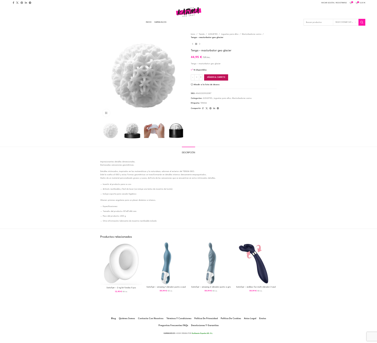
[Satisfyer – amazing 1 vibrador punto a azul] (166, 263)
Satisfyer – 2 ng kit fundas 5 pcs (121, 288)
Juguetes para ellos (229, 34)
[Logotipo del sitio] (188, 12)
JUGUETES (213, 34)
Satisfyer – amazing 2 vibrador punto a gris (211, 287)
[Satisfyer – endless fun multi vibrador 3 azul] (256, 263)
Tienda (202, 34)
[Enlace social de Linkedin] (26, 2)
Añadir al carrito (216, 77)
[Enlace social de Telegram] (30, 2)
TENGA (203, 103)
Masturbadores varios (251, 34)
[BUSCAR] (361, 22)
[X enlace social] (17, 2)
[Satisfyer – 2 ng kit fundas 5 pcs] (121, 263)
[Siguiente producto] (199, 44)
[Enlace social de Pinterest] (22, 2)
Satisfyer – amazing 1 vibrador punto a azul (166, 287)
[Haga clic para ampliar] (106, 113)
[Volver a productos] (196, 44)
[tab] (188, 151)
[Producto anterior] (192, 44)
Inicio (193, 34)
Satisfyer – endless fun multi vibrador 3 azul (256, 287)
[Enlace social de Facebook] (13, 2)
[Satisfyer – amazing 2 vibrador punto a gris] (211, 263)
